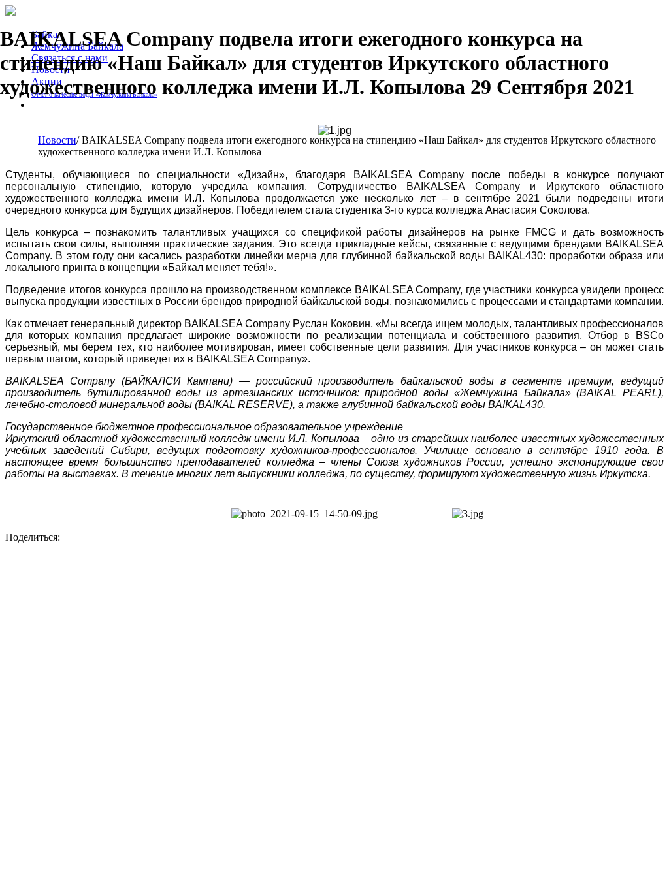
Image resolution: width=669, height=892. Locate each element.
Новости (57, 140)
